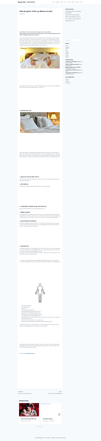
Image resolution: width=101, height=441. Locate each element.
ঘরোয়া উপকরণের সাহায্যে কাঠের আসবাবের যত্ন (25, 392)
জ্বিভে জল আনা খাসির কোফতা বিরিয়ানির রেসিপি (55, 392)
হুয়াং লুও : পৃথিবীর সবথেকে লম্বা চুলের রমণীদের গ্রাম (73, 18)
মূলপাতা (53, 2)
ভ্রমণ (65, 2)
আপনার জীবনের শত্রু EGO (48, 419)
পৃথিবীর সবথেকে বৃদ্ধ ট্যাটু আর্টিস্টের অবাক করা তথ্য (72, 16)
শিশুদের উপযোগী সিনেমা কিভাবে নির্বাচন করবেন (28, 419)
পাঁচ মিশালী (61, 2)
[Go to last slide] (21, 414)
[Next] (59, 414)
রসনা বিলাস (68, 2)
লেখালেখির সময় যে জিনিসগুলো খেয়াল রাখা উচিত (72, 64)
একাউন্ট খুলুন (67, 81)
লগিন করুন (67, 79)
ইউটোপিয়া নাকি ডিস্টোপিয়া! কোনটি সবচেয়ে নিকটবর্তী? (73, 67)
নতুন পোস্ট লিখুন (67, 82)
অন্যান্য (81, 2)
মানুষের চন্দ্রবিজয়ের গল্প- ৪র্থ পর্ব (70, 20)
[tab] (39, 426)
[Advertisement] (40, 23)
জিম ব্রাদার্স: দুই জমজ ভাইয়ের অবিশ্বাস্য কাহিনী (72, 14)
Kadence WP (63, 437)
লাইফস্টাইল (73, 2)
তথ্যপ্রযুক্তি (57, 2)
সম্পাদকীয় (66, 55)
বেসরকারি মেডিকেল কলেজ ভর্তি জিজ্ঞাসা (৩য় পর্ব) (72, 61)
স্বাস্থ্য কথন (77, 2)
